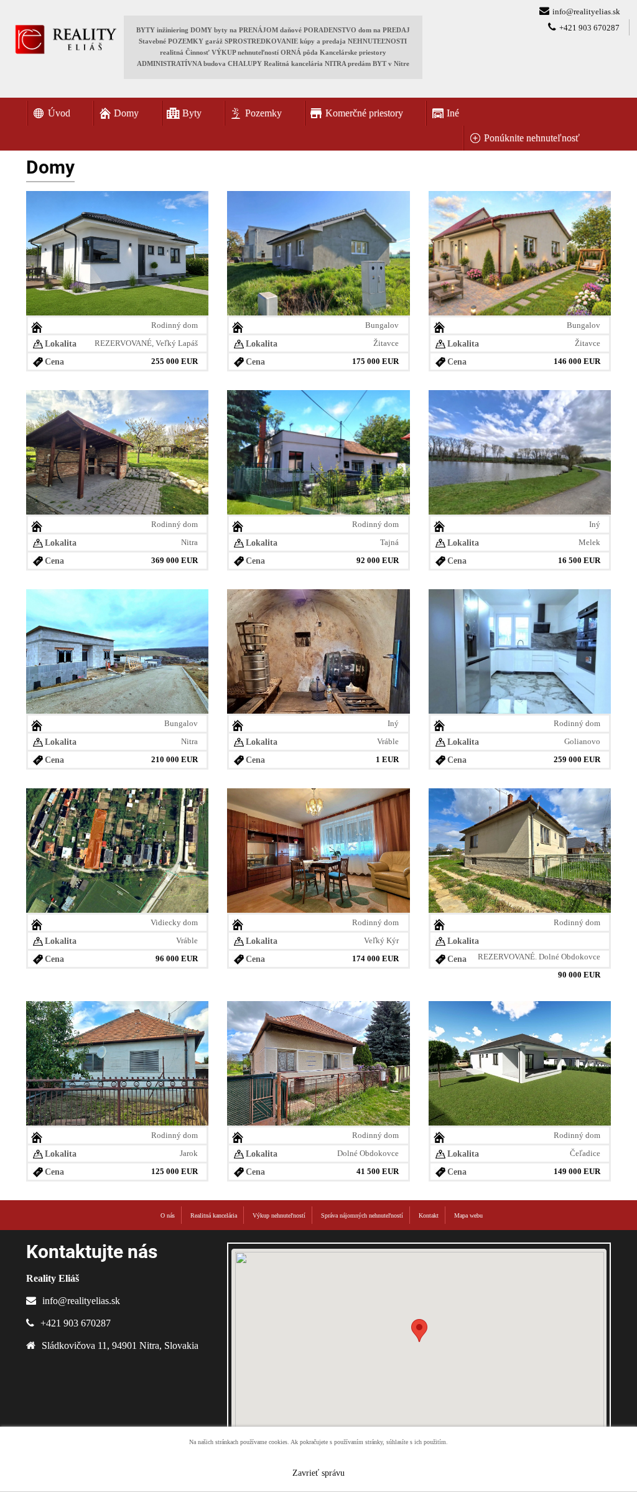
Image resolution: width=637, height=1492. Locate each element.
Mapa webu (468, 1215)
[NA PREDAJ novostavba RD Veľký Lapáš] (117, 251)
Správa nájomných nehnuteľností (362, 1215)
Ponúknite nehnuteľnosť (532, 138)
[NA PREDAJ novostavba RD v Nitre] (117, 650)
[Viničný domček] (318, 650)
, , (120, 1345)
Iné (453, 113)
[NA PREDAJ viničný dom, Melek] (520, 450)
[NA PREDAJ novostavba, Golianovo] (520, 650)
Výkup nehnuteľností (279, 1215)
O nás (167, 1215)
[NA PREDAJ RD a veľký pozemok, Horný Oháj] (117, 849)
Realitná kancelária (213, 1215)
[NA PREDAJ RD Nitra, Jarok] (117, 1061)
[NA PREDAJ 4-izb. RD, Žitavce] (520, 251)
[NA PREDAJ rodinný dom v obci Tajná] (318, 450)
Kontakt (429, 1215)
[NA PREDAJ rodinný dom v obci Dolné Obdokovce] (520, 849)
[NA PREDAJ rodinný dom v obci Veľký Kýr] (318, 849)
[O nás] (65, 39)
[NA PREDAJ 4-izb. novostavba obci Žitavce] (318, 251)
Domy (126, 113)
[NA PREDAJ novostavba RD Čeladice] (520, 1061)
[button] (419, 1330)
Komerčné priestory (364, 113)
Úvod (59, 113)
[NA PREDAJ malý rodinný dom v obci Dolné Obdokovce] (318, 1061)
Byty (192, 113)
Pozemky (263, 113)
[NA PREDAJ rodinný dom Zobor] (117, 450)
